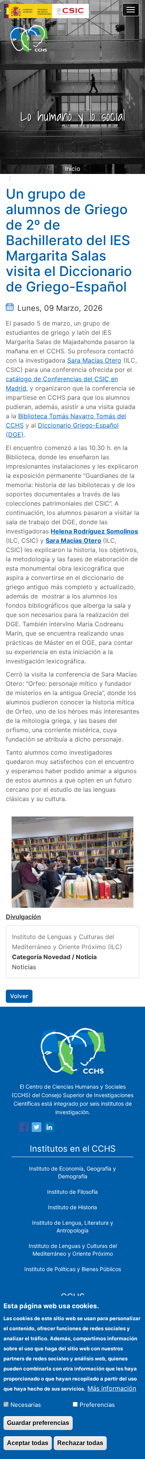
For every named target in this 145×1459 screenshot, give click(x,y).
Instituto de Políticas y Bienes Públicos (72, 1269)
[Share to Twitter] (36, 1128)
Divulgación (23, 916)
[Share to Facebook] (24, 1128)
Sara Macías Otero (94, 360)
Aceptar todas (27, 1443)
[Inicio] (29, 38)
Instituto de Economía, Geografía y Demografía (72, 1172)
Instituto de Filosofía (72, 1191)
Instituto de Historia (72, 1207)
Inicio (72, 168)
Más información (111, 1388)
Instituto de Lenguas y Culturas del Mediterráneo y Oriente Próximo (73, 1250)
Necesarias (25, 1404)
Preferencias (97, 1404)
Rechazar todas (80, 1443)
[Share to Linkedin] (49, 1128)
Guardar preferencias (38, 1423)
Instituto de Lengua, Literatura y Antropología (72, 1226)
